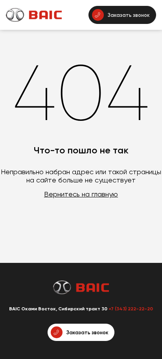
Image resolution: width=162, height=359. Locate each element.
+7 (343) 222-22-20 (131, 309)
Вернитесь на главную (81, 194)
